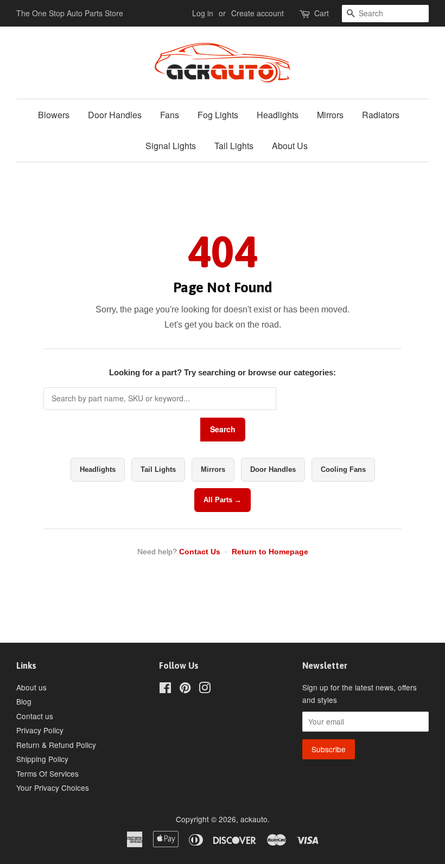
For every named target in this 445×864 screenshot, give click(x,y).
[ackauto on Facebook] (165, 689)
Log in (202, 13)
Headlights (277, 114)
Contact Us (199, 551)
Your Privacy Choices (52, 787)
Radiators (380, 114)
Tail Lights (233, 145)
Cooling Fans (343, 469)
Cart (321, 13)
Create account (257, 13)
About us (31, 687)
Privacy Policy (39, 730)
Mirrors (330, 114)
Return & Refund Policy (56, 744)
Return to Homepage (270, 551)
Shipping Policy (42, 758)
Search (223, 429)
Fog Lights (218, 114)
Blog (23, 701)
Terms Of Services (47, 773)
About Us (290, 145)
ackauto (254, 819)
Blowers (53, 114)
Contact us (34, 716)
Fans (169, 114)
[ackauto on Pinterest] (185, 689)
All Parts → (222, 500)
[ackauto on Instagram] (205, 689)
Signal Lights (170, 145)
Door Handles (115, 114)
